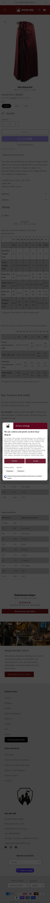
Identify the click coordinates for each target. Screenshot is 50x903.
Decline (14, 461)
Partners (21, 471)
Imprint (19, 467)
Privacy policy (9, 467)
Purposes (9, 471)
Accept (35, 461)
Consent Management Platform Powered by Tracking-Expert (24, 477)
